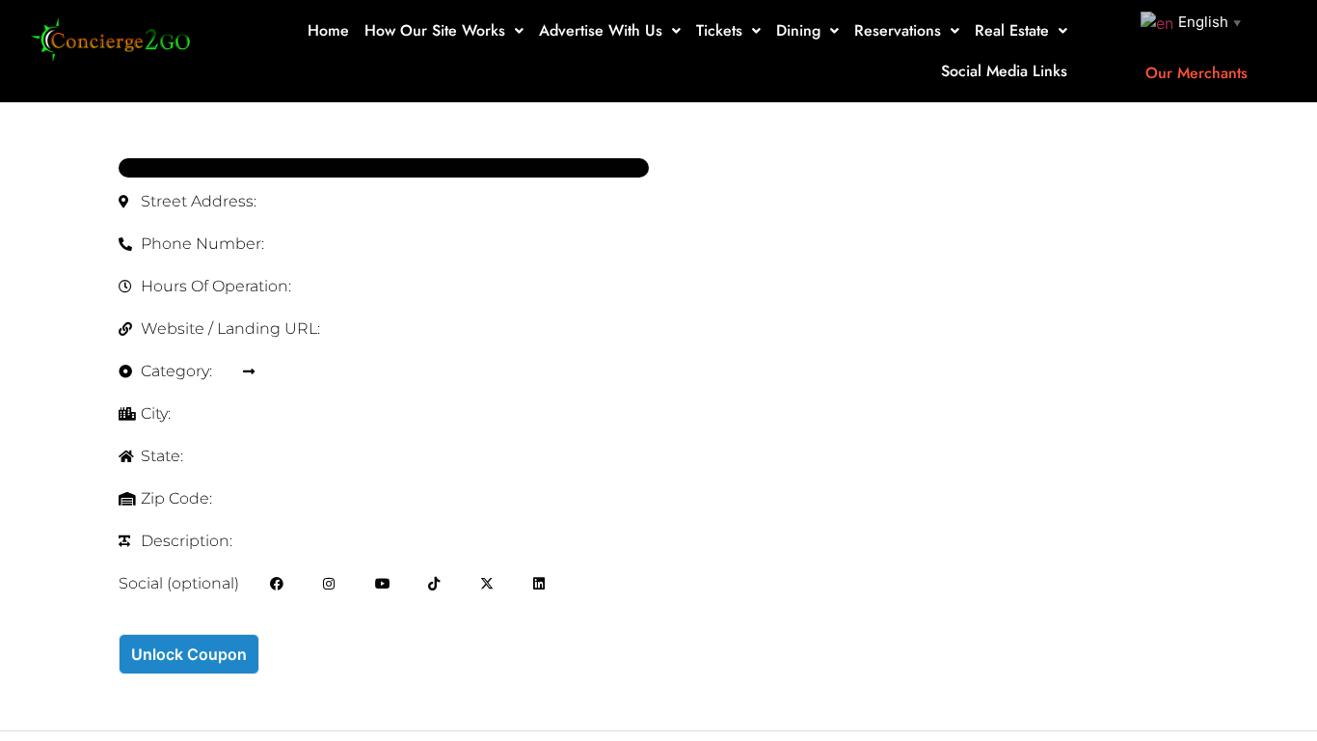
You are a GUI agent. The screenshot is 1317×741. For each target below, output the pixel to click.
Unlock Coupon (189, 654)
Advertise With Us (600, 30)
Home (328, 30)
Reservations (897, 30)
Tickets (719, 30)
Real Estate (1012, 30)
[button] (444, 31)
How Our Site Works (434, 30)
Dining (798, 30)
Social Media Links (1004, 71)
